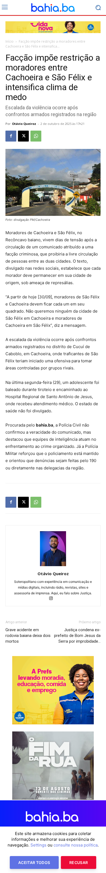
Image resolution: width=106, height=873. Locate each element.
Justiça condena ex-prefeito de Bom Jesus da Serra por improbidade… (77, 635)
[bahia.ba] (53, 7)
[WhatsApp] (35, 136)
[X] (23, 136)
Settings (38, 845)
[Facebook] (10, 136)
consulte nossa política (76, 845)
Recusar (78, 862)
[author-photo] (53, 566)
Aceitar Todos (34, 862)
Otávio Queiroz (24, 124)
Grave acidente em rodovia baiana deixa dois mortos (28, 635)
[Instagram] (53, 599)
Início (9, 41)
